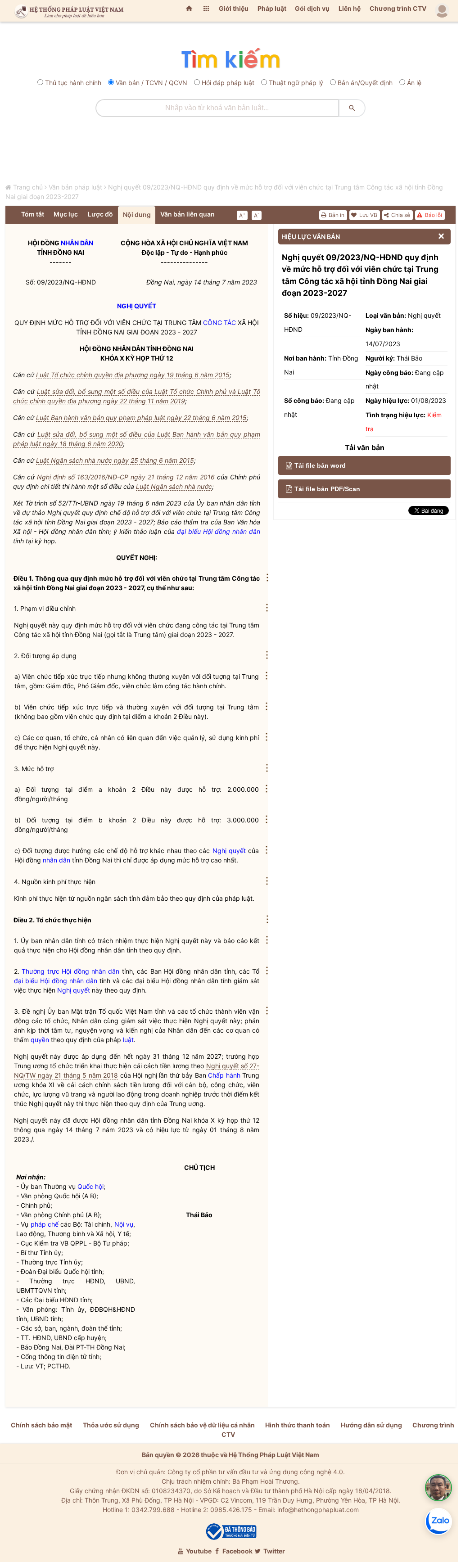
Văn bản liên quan (187, 214)
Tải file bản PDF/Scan (327, 488)
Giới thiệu (234, 8)
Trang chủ (28, 187)
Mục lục (66, 214)
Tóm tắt (32, 214)
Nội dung (137, 214)
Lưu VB (367, 215)
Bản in (335, 215)
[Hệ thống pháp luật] (67, 10)
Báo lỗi (433, 215)
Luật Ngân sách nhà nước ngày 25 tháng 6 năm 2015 (115, 460)
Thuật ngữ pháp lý (296, 82)
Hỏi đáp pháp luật (228, 82)
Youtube (198, 1551)
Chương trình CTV (398, 8)
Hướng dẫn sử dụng (371, 1425)
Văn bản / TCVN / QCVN (151, 82)
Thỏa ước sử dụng (111, 1425)
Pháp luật (272, 8)
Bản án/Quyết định (365, 82)
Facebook (237, 1551)
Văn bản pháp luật (75, 187)
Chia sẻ (400, 215)
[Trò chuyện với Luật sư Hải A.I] (438, 1487)
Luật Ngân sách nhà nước (174, 486)
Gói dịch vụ (312, 8)
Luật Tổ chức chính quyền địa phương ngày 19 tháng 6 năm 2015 (133, 375)
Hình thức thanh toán (297, 1425)
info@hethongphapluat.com (318, 1509)
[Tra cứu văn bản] (230, 58)
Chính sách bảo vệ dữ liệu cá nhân (202, 1425)
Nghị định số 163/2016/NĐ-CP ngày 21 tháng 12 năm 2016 (126, 477)
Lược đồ (100, 214)
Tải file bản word (320, 465)
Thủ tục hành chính (73, 82)
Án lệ (414, 82)
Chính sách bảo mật (41, 1425)
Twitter (273, 1551)
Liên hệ (350, 8)
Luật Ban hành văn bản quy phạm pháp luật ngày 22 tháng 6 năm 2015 (141, 417)
